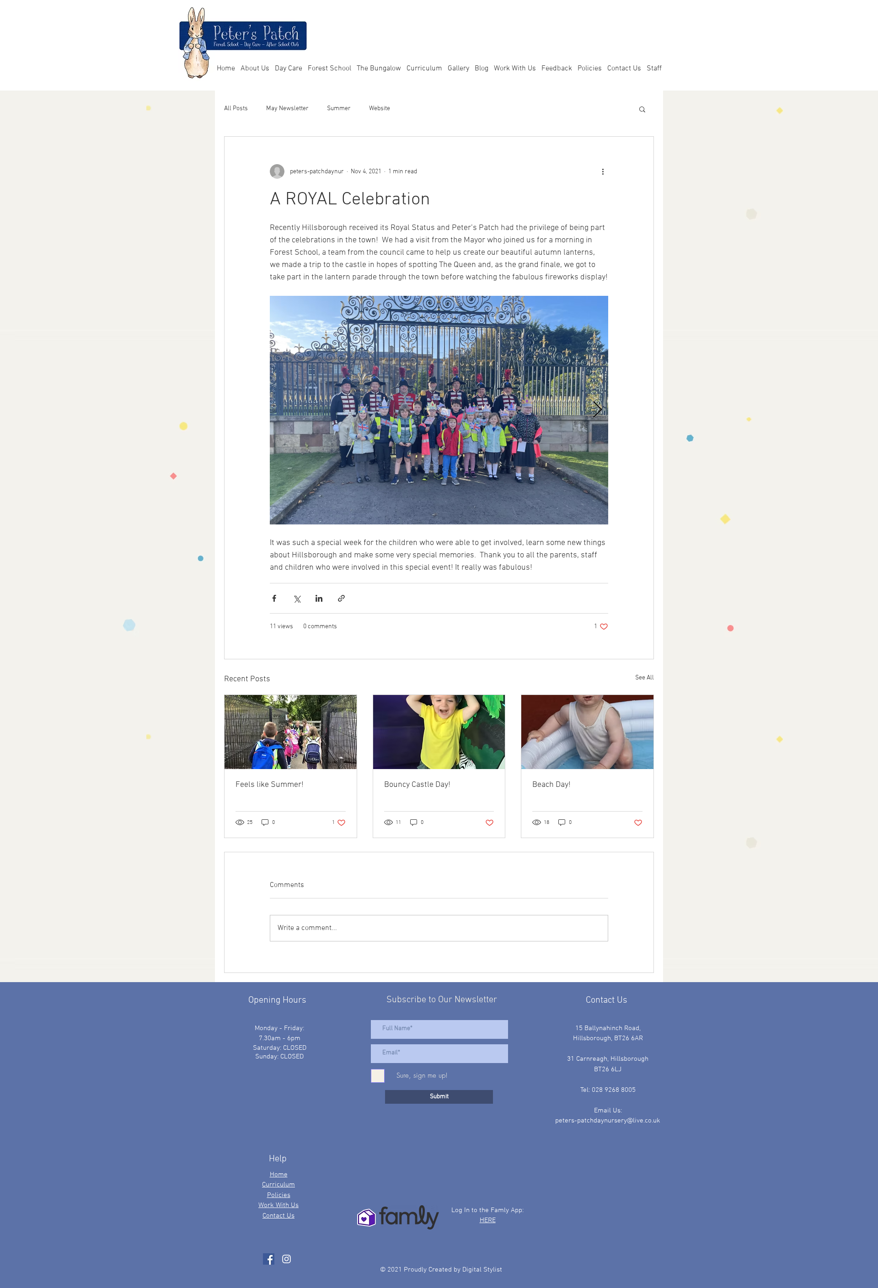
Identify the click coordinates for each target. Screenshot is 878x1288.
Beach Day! (551, 785)
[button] (642, 108)
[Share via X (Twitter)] (296, 598)
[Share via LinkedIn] (319, 598)
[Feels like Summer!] (291, 732)
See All (644, 678)
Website (379, 108)
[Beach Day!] (587, 732)
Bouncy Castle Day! (417, 785)
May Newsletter (287, 108)
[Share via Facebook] (274, 598)
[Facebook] (268, 1259)
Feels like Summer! (270, 785)
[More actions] (602, 171)
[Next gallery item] (597, 410)
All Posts (236, 108)
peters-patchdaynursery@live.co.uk (607, 1121)
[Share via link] (341, 598)
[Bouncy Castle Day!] (439, 732)
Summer (339, 108)
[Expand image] (439, 410)
